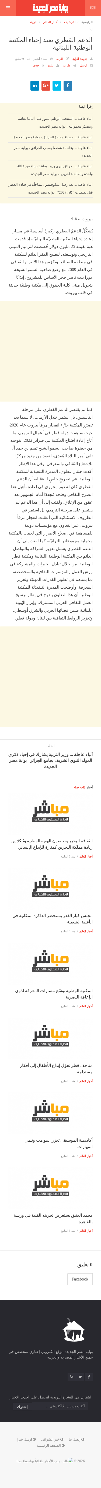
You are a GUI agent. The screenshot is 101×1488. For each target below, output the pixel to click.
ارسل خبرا (25, 1439)
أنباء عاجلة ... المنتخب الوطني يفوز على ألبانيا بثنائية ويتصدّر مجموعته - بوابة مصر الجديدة (55, 122)
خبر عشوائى (50, 1439)
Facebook (80, 1279)
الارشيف (69, 22)
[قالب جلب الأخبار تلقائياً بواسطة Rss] (44, 1461)
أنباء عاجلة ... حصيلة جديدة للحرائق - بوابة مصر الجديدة (53, 137)
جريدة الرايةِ (79, 58)
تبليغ (50, 65)
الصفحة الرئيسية (49, 1446)
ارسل (83, 65)
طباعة (67, 65)
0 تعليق (19, 58)
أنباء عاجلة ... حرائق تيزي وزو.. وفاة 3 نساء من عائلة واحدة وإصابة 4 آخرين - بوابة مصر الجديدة (55, 170)
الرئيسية (87, 22)
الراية (33, 22)
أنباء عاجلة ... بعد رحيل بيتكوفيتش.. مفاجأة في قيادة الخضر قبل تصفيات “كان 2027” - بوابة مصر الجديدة (51, 188)
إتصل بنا (75, 1439)
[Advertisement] (50, 253)
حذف (36, 65)
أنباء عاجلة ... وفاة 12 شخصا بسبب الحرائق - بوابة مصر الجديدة (53, 151)
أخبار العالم (50, 22)
